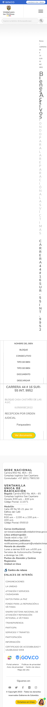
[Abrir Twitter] (17, 687)
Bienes (41, 41)
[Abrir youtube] (10, 687)
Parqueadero (24, 424)
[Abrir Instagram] (37, 687)
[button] (10, 2)
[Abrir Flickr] (30, 687)
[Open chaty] (41, 702)
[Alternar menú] (40, 11)
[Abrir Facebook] (23, 687)
